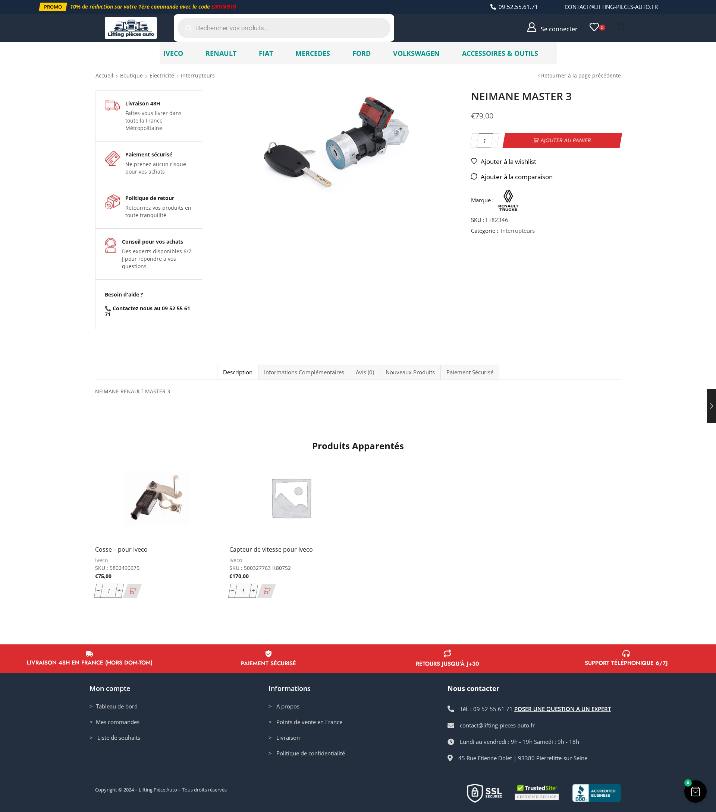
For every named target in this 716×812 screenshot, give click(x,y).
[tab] (237, 372)
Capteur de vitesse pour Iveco (271, 549)
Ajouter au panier (566, 140)
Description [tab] (237, 372)
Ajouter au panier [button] (204, 490)
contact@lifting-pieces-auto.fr (611, 6)
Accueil (104, 75)
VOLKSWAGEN (416, 53)
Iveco (101, 560)
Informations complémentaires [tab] (304, 372)
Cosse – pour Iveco (121, 549)
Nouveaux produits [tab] (410, 372)
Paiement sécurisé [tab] (469, 372)
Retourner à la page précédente (581, 75)
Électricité (162, 75)
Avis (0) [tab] (365, 372)
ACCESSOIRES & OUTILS (500, 53)
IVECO (173, 53)
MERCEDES (312, 53)
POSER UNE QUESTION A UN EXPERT (562, 709)
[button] (53, 7)
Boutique (131, 75)
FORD (361, 53)
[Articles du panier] (621, 26)
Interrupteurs (198, 75)
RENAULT (220, 53)
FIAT (266, 53)
